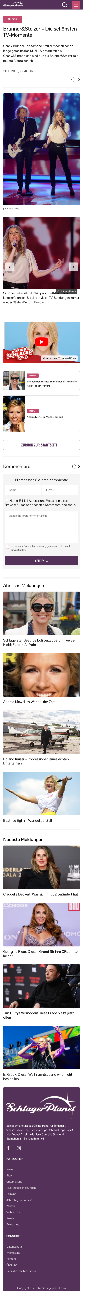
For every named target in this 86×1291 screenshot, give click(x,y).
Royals (10, 1218)
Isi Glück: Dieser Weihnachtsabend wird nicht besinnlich (37, 1076)
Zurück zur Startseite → (41, 444)
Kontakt (11, 1258)
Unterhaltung (14, 1181)
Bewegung (12, 1224)
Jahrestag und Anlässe (19, 1200)
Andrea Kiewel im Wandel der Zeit (45, 417)
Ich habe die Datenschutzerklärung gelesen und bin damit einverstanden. (40, 548)
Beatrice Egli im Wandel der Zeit (27, 820)
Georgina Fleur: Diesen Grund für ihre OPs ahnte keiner (40, 953)
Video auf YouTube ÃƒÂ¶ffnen (59, 358)
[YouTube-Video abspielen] (41, 341)
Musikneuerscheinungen (21, 1187)
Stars (9, 1175)
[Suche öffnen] (65, 5)
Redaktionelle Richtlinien (21, 1271)
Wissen (10, 1206)
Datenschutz (14, 1246)
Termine (11, 1194)
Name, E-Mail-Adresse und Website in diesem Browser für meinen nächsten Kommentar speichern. (40, 503)
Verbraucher (13, 1212)
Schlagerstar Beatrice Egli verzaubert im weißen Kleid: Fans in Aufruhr (40, 642)
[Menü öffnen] (76, 5)
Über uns (11, 1265)
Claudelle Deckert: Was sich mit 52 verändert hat (40, 894)
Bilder (12, 19)
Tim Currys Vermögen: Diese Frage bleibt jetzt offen (38, 1015)
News (9, 1169)
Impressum (13, 1253)
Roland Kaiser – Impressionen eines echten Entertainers (36, 761)
